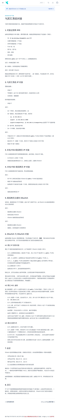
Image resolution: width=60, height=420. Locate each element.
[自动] (53, 3)
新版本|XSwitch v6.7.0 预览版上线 (17, 8)
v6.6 (41, 2)
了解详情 (51, 8)
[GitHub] (57, 3)
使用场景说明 (9, 402)
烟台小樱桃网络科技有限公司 (31, 416)
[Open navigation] (3, 3)
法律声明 (52, 416)
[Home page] (7, 2)
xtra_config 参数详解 (48, 402)
